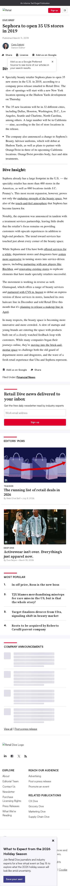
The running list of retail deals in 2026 (32, 492)
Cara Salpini (17, 44)
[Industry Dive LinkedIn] (5, 756)
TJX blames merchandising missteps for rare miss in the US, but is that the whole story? (38, 598)
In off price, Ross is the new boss (35, 584)
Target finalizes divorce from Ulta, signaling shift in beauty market (37, 614)
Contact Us (8, 786)
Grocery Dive (36, 806)
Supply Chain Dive (38, 816)
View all (8, 729)
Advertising (34, 776)
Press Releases (10, 806)
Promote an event (38, 786)
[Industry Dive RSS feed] (25, 756)
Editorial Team (10, 781)
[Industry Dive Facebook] (11, 756)
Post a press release (25, 729)
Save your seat (14, 879)
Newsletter (8, 791)
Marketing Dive (37, 811)
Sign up (54, 10)
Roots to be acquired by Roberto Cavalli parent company (35, 627)
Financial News (26, 377)
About (5, 776)
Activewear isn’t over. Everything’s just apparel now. (33, 554)
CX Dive (33, 801)
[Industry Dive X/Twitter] (18, 756)
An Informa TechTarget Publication (35, 3)
